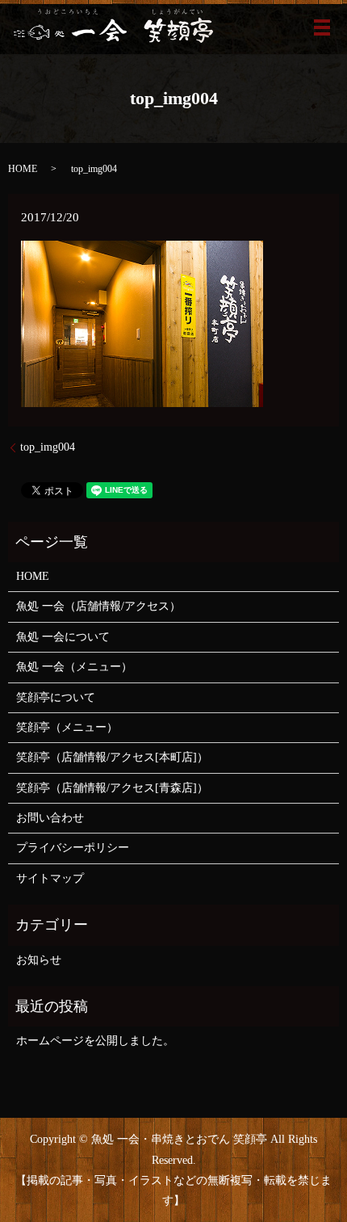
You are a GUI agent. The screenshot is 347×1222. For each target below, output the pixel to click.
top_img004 (47, 447)
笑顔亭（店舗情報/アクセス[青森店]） (112, 788)
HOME (22, 168)
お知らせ (38, 960)
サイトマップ (50, 878)
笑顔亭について (55, 697)
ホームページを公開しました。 (95, 1041)
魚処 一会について (63, 637)
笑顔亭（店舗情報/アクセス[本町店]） (112, 757)
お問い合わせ (50, 818)
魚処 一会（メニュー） (74, 667)
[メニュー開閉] (322, 27)
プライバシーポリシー (72, 848)
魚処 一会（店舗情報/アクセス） (98, 606)
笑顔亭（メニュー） (67, 727)
